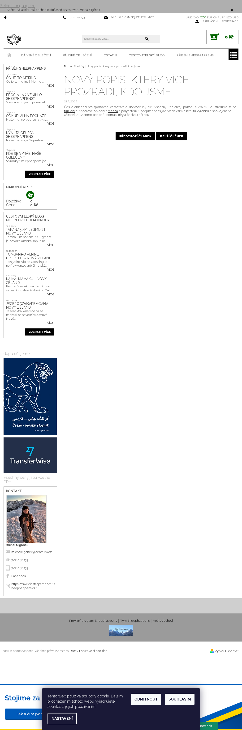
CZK (203, 17)
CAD (196, 17)
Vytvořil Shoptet (226, 651)
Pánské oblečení (77, 55)
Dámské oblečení (36, 55)
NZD (229, 17)
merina (113, 111)
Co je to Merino (21, 78)
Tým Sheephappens (135, 620)
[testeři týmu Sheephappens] (121, 630)
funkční (69, 111)
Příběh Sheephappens (195, 55)
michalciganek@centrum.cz (31, 552)
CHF (216, 17)
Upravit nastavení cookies (88, 651)
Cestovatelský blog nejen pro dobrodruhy (28, 218)
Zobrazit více (40, 174)
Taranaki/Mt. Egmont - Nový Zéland (27, 231)
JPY (222, 17)
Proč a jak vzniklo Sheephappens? (24, 97)
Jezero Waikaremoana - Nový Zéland (28, 305)
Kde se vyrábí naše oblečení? (23, 155)
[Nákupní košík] (30, 195)
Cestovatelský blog (147, 55)
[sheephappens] (14, 39)
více (50, 85)
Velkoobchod (163, 620)
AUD (189, 17)
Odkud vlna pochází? (26, 116)
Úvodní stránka (9, 55)
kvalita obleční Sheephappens (20, 134)
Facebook (18, 576)
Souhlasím (180, 699)
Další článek (171, 136)
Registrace (230, 21)
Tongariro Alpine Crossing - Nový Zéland (29, 256)
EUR (209, 17)
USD (235, 17)
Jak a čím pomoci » (35, 714)
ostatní (110, 55)
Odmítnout (146, 699)
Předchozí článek (135, 136)
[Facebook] (6, 17)
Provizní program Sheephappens (93, 620)
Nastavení (62, 718)
